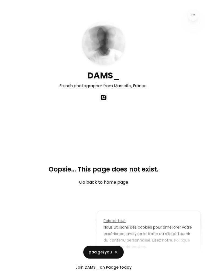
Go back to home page (103, 182)
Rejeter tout (115, 220)
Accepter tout (160, 259)
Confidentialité (14, 271)
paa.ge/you (100, 253)
